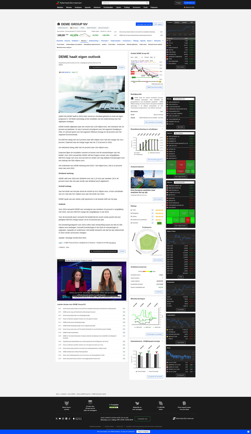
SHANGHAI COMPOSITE (175, 56)
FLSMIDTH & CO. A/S (174, 192)
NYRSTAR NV (172, 156)
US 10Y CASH (172, 362)
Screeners (136, 7)
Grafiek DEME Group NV (140, 53)
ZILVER (169, 303)
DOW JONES (172, 52)
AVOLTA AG (172, 198)
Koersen (67, 41)
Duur (132, 57)
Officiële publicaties (132, 44)
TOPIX (170, 59)
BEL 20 (170, 38)
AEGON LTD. (172, 200)
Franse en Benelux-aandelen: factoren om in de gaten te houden (80, 319)
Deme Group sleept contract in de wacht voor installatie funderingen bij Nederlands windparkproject (137, 32)
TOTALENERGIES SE (174, 119)
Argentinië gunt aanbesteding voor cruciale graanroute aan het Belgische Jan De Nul (85, 341)
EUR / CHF (170, 250)
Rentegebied (180, 375)
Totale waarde (115, 41)
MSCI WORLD (172, 63)
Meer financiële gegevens (155, 159)
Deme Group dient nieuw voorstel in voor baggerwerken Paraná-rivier (81, 358)
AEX (170, 41)
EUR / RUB (170, 252)
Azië (192, 22)
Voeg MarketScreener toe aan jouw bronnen (104, 67)
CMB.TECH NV (173, 145)
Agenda (88, 7)
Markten (60, 7)
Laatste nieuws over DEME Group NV (71, 304)
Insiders (104, 44)
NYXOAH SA (172, 149)
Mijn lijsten (181, 127)
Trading (127, 7)
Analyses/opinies (137, 167)
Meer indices (180, 67)
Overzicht (60, 41)
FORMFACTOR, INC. (174, 121)
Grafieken (75, 41)
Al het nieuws (60, 44)
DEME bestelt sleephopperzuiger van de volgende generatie (79, 325)
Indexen (170, 22)
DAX (170, 45)
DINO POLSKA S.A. (174, 190)
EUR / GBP (170, 248)
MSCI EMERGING (173, 61)
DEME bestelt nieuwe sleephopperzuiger (74, 322)
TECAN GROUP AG (174, 203)
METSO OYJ (172, 195)
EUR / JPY (170, 273)
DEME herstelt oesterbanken (70, 332)
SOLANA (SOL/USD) (174, 334)
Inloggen (178, 3)
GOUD (169, 297)
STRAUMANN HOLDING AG (176, 205)
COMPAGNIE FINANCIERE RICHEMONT (178, 109)
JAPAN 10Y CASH (173, 367)
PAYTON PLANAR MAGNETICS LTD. (178, 143)
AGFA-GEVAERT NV (174, 102)
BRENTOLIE (170, 301)
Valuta (180, 276)
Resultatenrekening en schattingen (144, 129)
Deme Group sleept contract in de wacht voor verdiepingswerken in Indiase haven (85, 348)
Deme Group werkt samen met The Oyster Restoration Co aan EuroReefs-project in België (87, 329)
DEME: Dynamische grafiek (154, 87)
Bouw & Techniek (158, 114)
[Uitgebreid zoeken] (147, 2)
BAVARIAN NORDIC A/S (175, 185)
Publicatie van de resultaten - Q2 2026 (153, 117)
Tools (145, 7)
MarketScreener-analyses (64, 47)
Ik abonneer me (189, 3)
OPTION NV (172, 154)
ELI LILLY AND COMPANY (176, 113)
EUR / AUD (170, 264)
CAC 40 (171, 43)
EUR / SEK (170, 255)
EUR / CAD (170, 262)
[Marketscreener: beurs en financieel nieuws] (69, 2)
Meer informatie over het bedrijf (153, 122)
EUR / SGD (170, 271)
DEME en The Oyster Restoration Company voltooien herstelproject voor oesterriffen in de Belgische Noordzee (89, 337)
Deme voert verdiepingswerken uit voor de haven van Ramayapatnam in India (84, 355)
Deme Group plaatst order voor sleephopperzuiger (76, 315)
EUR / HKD (170, 268)
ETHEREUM (172, 332)
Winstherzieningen (138, 299)
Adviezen (97, 7)
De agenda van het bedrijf (155, 376)
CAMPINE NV (172, 139)
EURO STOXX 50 (173, 47)
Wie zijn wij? (120, 426)
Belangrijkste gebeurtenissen (92, 44)
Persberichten (121, 44)
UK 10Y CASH (172, 371)
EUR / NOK (170, 257)
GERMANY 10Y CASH (175, 365)
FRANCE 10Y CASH (174, 369)
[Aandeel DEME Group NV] (76, 72)
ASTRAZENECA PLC (174, 111)
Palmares (154, 7)
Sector (149, 41)
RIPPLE (171, 339)
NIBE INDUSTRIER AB (175, 188)
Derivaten (157, 41)
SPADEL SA (172, 151)
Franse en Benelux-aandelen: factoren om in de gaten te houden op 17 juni (83, 345)
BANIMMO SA (172, 141)
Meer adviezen (158, 260)
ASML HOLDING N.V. (174, 116)
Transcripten (111, 44)
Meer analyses (158, 199)
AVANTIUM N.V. (173, 158)
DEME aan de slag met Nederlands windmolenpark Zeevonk (135, 35)
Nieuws (69, 7)
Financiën (104, 41)
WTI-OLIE (169, 299)
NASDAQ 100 (172, 54)
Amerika (184, 22)
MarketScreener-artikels (155, 44)
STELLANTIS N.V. (173, 104)
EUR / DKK (170, 259)
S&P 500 (171, 50)
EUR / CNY (170, 266)
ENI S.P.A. (171, 124)
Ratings (136, 41)
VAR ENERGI (172, 207)
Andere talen (143, 44)
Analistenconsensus (139, 267)
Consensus (127, 41)
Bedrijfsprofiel (136, 94)
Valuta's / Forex (171, 231)
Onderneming (94, 41)
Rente (168, 348)
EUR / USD (170, 246)
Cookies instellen (109, 426)
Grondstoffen (170, 282)
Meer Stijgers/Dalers (180, 176)
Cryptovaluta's (171, 315)
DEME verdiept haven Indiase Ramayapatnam (75, 351)
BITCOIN (171, 329)
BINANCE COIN (173, 336)
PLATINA (169, 306)
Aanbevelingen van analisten (74, 44)
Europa (177, 22)
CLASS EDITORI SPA (174, 106)
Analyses (78, 7)
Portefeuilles (108, 7)
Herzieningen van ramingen (154, 334)
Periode (147, 57)
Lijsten (118, 7)
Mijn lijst (169, 99)
